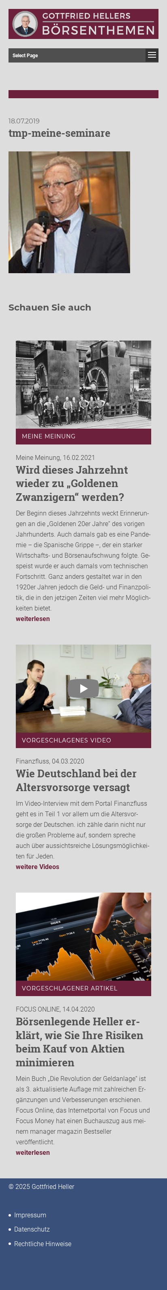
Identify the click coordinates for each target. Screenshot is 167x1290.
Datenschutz (32, 1229)
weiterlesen (33, 619)
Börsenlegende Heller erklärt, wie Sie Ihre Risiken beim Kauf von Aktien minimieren (79, 1041)
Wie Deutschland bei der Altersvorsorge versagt (76, 780)
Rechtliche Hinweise (42, 1244)
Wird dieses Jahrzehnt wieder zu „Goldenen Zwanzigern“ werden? (72, 483)
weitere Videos (37, 867)
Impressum (30, 1215)
